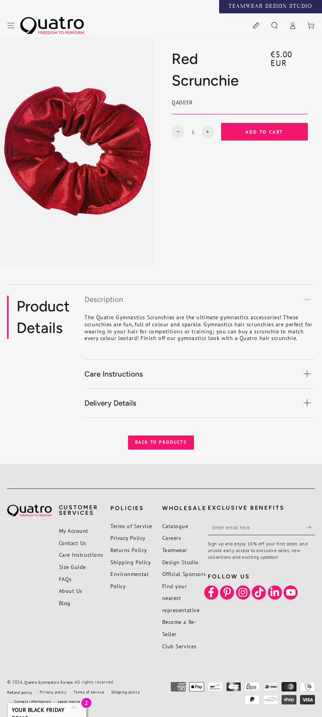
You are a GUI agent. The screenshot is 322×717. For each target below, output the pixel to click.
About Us (70, 590)
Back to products (161, 442)
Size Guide (72, 567)
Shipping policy (125, 692)
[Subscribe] (311, 527)
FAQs (65, 579)
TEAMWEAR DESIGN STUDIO (271, 6)
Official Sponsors (184, 574)
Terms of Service (131, 526)
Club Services (179, 646)
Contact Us (72, 543)
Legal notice (69, 701)
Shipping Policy (130, 562)
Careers (171, 537)
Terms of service (88, 692)
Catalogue (175, 526)
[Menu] (11, 26)
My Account (73, 530)
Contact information (32, 701)
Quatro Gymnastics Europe (48, 682)
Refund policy (20, 692)
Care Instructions (81, 554)
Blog (65, 603)
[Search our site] (274, 26)
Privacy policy (53, 692)
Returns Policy (128, 550)
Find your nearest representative (181, 598)
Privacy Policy (128, 537)
